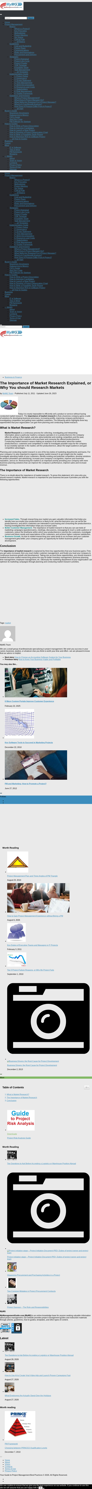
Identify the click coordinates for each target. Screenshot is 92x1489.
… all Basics (19, 42)
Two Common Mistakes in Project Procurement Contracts (31, 1291)
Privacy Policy (16, 165)
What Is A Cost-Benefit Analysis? (28, 104)
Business (9, 141)
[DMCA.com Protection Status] (16, 1333)
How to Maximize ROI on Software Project (27, 137)
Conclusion (11, 1101)
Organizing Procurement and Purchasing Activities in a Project (33, 1275)
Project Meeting (21, 35)
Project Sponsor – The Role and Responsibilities (28, 1307)
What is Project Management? (27, 98)
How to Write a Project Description (24, 126)
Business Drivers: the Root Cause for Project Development (32, 1065)
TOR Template (20, 65)
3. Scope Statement (22, 81)
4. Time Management (23, 83)
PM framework (16, 152)
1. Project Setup (21, 76)
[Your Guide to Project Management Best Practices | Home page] (11, 10)
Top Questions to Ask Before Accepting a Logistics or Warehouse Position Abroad (41, 1164)
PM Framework (11, 1444)
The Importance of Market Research (22, 1098)
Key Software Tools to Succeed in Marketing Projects (29, 743)
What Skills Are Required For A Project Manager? (35, 102)
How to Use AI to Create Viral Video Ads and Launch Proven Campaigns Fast (37, 1375)
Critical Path (19, 40)
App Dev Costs (16, 119)
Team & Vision (16, 161)
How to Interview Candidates (22, 128)
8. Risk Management (23, 91)
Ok (41, 1488)
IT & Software (15, 147)
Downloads (12, 1134)
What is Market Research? (18, 1094)
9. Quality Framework (23, 94)
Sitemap (13, 169)
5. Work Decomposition (24, 85)
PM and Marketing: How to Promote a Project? (25, 784)
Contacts (13, 163)
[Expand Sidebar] (1, 793)
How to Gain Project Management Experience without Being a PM (35, 916)
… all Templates (21, 72)
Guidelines (14, 44)
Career (8, 143)
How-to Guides (11, 124)
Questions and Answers (20, 96)
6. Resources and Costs (24, 87)
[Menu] (1, 14)
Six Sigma (18, 37)
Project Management (13, 24)
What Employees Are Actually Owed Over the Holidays (28, 1396)
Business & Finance (13, 377)
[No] (43, 1488)
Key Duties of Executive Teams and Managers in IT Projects (32, 945)
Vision (7, 1464)
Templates (14, 57)
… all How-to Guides (18, 139)
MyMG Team (8, 393)
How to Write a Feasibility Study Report (26, 135)
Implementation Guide (19, 74)
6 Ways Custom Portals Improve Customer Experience (29, 701)
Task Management (22, 70)
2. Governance (20, 78)
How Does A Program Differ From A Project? (33, 106)
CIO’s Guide (15, 117)
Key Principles (20, 31)
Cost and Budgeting (22, 46)
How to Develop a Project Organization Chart (29, 132)
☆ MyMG (8, 156)
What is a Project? (22, 29)
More (7, 145)
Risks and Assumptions (24, 52)
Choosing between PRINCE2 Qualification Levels (26, 1448)
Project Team (20, 48)
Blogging (13, 154)
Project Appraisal (21, 59)
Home (7, 22)
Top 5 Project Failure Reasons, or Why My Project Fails (30, 970)
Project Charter (20, 63)
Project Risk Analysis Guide (19, 1138)
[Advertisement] (46, 357)
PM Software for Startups (20, 122)
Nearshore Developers (19, 113)
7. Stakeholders (21, 89)
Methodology (19, 33)
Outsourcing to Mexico (19, 115)
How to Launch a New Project (22, 130)
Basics (12, 27)
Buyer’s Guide (11, 111)
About (12, 158)
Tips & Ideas (15, 150)
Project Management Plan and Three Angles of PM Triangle (32, 876)
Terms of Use (15, 167)
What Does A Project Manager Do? (29, 100)
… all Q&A (18, 109)
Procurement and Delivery (25, 55)
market (8, 623)
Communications (21, 50)
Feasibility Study (21, 68)
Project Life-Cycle (21, 61)
